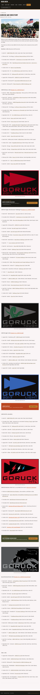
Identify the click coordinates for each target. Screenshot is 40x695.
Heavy (27, 421)
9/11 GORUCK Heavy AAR (17, 71)
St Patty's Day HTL (15, 432)
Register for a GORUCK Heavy (17, 90)
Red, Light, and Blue (19, 343)
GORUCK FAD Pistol (15, 659)
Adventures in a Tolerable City (19, 110)
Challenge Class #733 (16, 293)
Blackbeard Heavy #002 (16, 129)
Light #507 (15, 350)
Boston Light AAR (17, 439)
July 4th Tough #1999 (15, 231)
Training (12, 4)
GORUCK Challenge (15, 281)
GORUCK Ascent (18, 644)
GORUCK (28, 4)
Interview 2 (34, 63)
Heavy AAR (13, 118)
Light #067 (14, 368)
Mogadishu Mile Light (20, 353)
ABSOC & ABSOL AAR (12, 278)
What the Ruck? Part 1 (19, 152)
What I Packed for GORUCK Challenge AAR (22, 84)
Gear (16, 4)
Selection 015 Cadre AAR (14, 517)
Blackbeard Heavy (15, 133)
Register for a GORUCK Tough (28, 209)
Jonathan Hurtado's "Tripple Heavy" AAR (20, 125)
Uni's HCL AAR (16, 442)
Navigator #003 (21, 676)
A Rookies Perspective (18, 347)
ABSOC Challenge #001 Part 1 (18, 288)
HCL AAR (16, 436)
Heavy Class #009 (14, 163)
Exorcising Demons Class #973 (17, 285)
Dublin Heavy (21, 139)
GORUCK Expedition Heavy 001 (19, 102)
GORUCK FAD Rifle (14, 670)
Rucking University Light (16, 340)
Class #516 (13, 296)
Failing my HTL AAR (16, 74)
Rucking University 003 (14, 605)
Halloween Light (16, 356)
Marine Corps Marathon (16, 67)
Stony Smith (12, 530)
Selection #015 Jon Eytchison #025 (16, 506)
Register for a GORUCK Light (17, 333)
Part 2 (26, 288)
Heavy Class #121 (14, 121)
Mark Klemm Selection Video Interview (18, 502)
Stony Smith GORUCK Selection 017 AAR (22, 80)
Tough (30, 421)
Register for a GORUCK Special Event (22, 577)
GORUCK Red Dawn (15, 600)
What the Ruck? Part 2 (29, 152)
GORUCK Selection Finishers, (13, 491)
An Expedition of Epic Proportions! (20, 97)
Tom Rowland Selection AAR (15, 520)
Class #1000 (16, 246)
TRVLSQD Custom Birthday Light (16, 446)
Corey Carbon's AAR (13, 243)
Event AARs (7, 4)
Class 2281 (18, 213)
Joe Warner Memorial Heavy (20, 56)
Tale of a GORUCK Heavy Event (16, 160)
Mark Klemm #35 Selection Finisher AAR (18, 499)
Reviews (20, 4)
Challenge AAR (22, 268)
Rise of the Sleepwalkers (18, 220)
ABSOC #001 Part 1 (16, 639)
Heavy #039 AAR (14, 146)
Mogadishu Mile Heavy (17, 142)
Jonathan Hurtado (12, 524)
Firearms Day (17, 673)
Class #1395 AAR (14, 136)
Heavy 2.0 (14, 157)
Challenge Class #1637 (20, 265)
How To (24, 4)
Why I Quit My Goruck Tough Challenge (21, 262)
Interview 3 (4, 64)
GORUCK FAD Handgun (20, 665)
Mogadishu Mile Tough (15, 275)
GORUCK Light (19, 337)
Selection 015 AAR (12, 514)
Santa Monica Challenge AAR (20, 239)
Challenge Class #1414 (16, 249)
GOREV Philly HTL (10, 53)
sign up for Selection (31, 487)
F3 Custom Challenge (20, 257)
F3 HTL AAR (14, 429)
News (3, 4)
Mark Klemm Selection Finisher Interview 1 (21, 63)
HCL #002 (13, 449)
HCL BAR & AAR (14, 452)
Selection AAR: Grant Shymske (13, 527)
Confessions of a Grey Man (21, 59)
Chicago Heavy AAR (15, 149)
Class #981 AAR (11, 272)
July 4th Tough (15, 228)
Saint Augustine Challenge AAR (23, 252)
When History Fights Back (15, 92)
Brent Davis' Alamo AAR (18, 235)
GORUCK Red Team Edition (16, 608)
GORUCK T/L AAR (18, 77)
